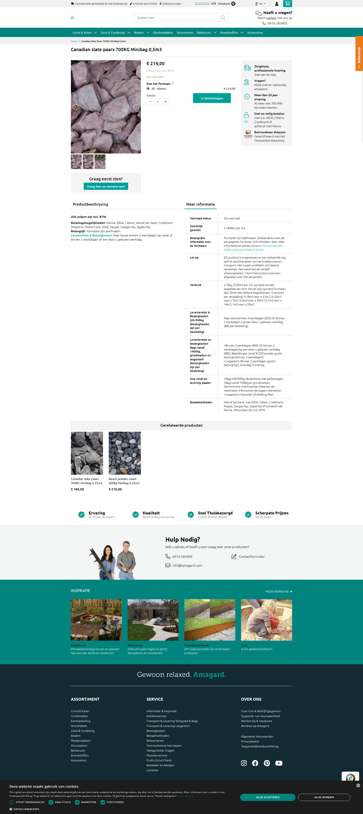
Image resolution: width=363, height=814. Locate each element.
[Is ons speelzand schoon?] (266, 620)
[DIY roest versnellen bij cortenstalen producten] (209, 620)
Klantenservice (156, 716)
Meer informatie (200, 204)
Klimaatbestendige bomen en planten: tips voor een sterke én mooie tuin (95, 651)
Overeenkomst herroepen (164, 745)
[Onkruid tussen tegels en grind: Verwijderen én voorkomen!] (153, 620)
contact (271, 18)
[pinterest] (267, 763)
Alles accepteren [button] (267, 797)
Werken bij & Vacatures (256, 721)
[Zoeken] (223, 17)
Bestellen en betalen (160, 765)
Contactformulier (252, 556)
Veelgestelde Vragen (161, 750)
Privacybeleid (250, 741)
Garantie (152, 770)
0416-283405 (277, 23)
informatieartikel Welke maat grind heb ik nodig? (253, 248)
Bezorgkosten (156, 730)
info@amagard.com (187, 565)
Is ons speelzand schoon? (256, 649)
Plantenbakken (81, 740)
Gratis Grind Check (159, 760)
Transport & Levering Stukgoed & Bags (172, 721)
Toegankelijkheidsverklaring (259, 746)
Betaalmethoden (158, 735)
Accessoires (78, 760)
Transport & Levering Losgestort (168, 726)
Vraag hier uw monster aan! (106, 186)
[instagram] (244, 763)
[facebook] (255, 763)
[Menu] (357, 774)
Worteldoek (79, 726)
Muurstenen (79, 745)
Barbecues (78, 750)
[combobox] (175, 17)
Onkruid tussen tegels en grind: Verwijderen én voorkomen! (148, 651)
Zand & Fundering (83, 730)
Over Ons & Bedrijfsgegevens (261, 711)
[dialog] (181, 797)
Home (74, 41)
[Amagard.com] (72, 17)
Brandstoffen (80, 755)
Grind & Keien (80, 711)
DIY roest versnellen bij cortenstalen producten (207, 651)
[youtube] (278, 763)
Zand (244, 645)
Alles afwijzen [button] (324, 797)
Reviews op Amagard (255, 726)
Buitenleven (78, 645)
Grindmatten (79, 716)
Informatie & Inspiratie (162, 711)
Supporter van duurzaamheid (260, 716)
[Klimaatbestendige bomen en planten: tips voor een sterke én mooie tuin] (96, 620)
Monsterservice (157, 755)
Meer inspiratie (277, 591)
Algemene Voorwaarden (257, 736)
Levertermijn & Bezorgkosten (91, 235)
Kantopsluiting (80, 721)
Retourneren (155, 740)
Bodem (76, 735)
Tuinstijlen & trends (196, 645)
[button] (120, 809)
